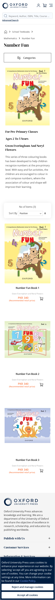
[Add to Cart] (41, 299)
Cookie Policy (27, 581)
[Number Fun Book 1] (27, 283)
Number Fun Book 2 (27, 374)
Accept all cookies (27, 595)
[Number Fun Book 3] (27, 455)
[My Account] (38, 5)
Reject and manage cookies (27, 587)
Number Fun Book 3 (27, 460)
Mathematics (10, 38)
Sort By (13, 213)
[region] (27, 578)
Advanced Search (10, 20)
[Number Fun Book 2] (27, 369)
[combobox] (31, 16)
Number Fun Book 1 (27, 288)
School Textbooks (21, 31)
